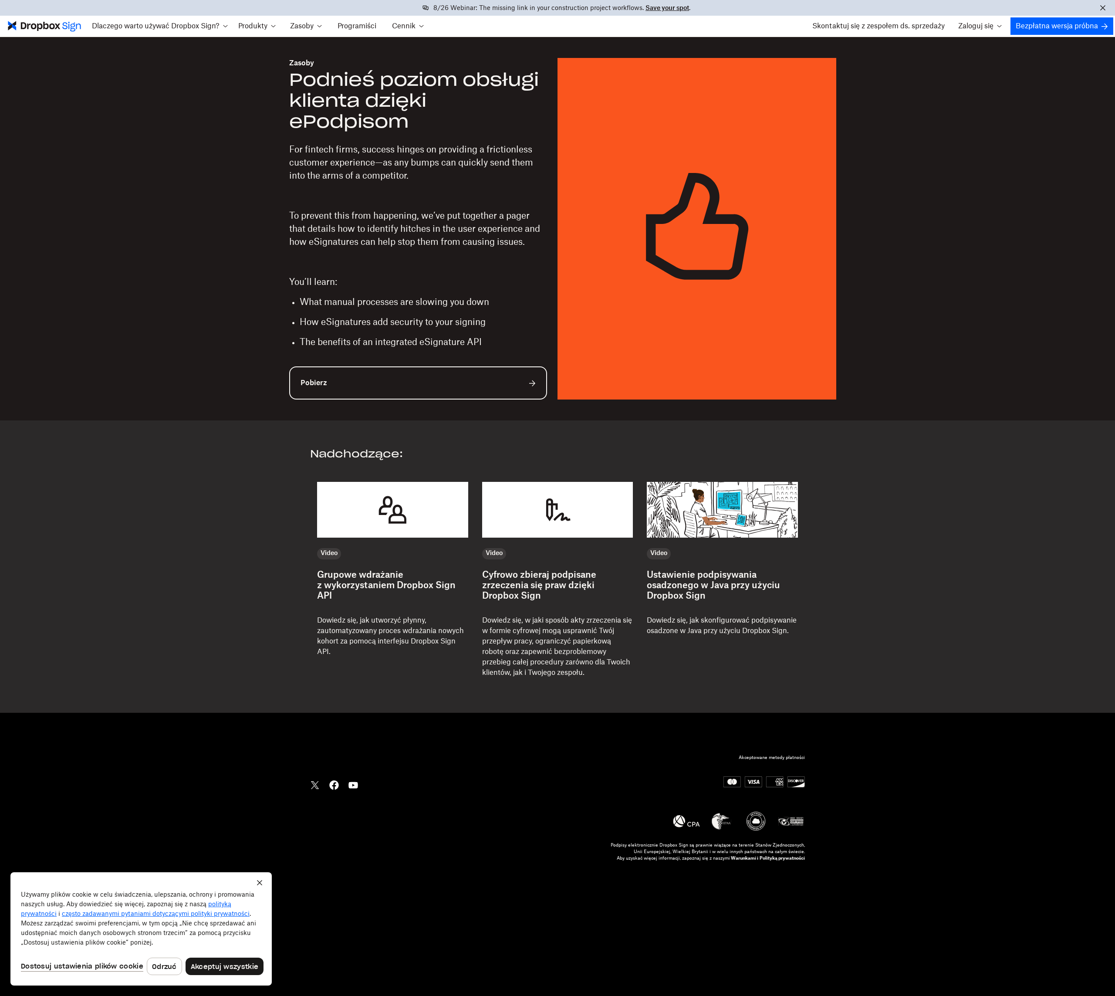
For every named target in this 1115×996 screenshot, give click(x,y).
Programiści (357, 26)
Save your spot (667, 8)
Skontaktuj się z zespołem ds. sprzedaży (878, 26)
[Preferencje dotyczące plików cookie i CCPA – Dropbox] (141, 929)
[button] (159, 26)
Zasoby (301, 63)
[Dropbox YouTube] (353, 784)
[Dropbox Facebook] (334, 784)
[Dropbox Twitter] (315, 784)
